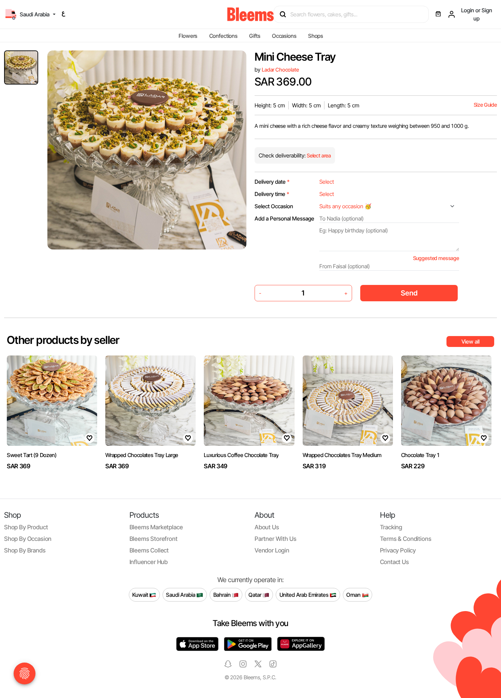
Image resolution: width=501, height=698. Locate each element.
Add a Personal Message (284, 218)
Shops (315, 35)
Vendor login (272, 550)
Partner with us (275, 538)
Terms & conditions (405, 538)
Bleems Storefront (154, 538)
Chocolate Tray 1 (420, 455)
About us (267, 527)
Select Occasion (274, 206)
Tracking (391, 527)
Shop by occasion (27, 538)
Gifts (254, 35)
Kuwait (140, 594)
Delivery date (272, 181)
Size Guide (485, 105)
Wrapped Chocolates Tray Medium (342, 455)
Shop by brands (25, 550)
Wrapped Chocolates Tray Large (141, 455)
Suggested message (436, 258)
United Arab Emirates (304, 594)
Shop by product (26, 527)
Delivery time (272, 194)
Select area (318, 155)
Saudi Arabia (181, 594)
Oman (354, 594)
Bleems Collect (149, 550)
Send (409, 293)
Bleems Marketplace (156, 527)
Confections (223, 35)
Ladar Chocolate (280, 69)
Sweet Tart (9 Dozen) (32, 455)
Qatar (255, 594)
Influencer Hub (149, 561)
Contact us (394, 561)
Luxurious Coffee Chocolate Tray (241, 455)
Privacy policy (398, 550)
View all (470, 341)
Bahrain (222, 594)
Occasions (284, 35)
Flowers (188, 35)
